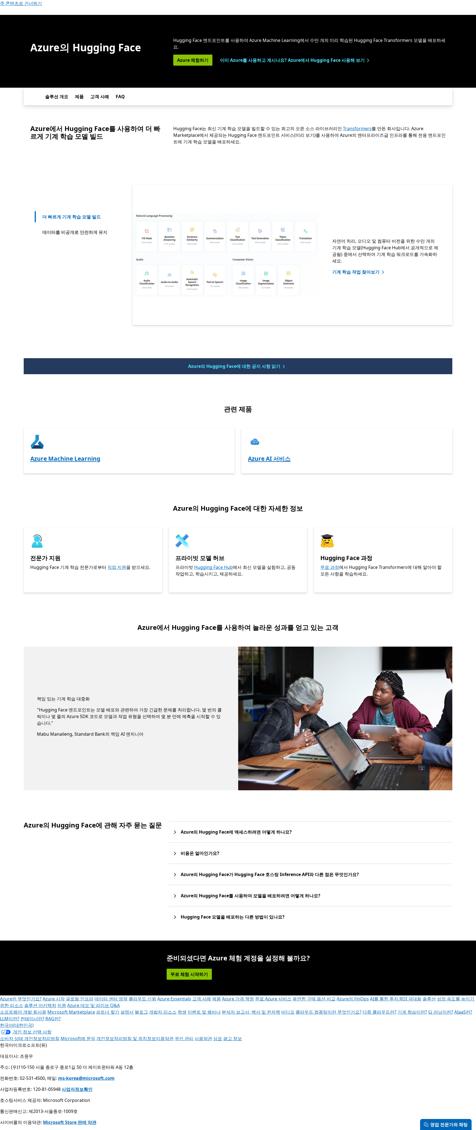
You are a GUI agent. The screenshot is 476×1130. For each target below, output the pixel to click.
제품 (79, 96)
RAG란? (53, 1019)
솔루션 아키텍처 (40, 1005)
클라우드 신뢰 (142, 999)
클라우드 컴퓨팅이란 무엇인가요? (328, 1012)
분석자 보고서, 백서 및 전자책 (251, 1012)
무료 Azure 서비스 (273, 999)
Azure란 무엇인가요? (21, 999)
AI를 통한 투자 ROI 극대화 (395, 999)
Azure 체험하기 (193, 60)
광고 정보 (232, 1038)
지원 (61, 1005)
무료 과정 (329, 567)
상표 (217, 1038)
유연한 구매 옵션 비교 (314, 999)
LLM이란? (9, 1019)
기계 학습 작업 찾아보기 (356, 272)
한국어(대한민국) (17, 1025)
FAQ (120, 96)
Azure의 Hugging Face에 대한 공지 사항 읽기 (234, 366)
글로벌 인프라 (79, 999)
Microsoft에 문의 (78, 1038)
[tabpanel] (292, 255)
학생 (182, 1012)
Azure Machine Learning (65, 458)
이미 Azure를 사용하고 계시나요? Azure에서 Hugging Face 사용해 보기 (292, 60)
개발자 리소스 (163, 1012)
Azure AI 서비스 (269, 458)
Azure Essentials (174, 999)
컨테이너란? (32, 1019)
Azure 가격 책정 (238, 999)
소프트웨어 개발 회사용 (23, 1012)
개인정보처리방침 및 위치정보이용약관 (135, 1038)
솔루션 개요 (56, 96)
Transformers (357, 128)
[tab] (74, 216)
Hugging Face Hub (213, 567)
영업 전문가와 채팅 (449, 1124)
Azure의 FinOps (353, 999)
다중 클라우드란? (379, 1012)
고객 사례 (99, 96)
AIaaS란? (463, 1012)
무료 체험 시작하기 (189, 974)
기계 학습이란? (412, 1012)
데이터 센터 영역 (111, 999)
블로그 (141, 1012)
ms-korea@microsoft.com (86, 1078)
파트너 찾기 (107, 1012)
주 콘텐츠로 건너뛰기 (21, 3)
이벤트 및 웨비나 (204, 1012)
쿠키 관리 (184, 1038)
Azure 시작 (54, 999)
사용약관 (203, 1038)
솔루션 (429, 999)
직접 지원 (116, 567)
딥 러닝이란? (440, 1012)
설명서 (127, 1012)
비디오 (287, 1012)
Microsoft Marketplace (71, 1012)
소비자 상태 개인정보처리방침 (30, 1038)
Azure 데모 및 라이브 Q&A (93, 1005)
